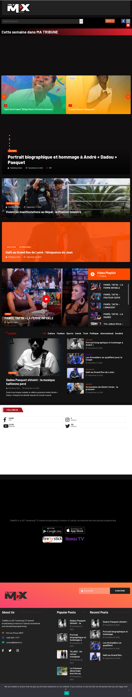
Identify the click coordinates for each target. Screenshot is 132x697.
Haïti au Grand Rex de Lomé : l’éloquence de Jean (39, 252)
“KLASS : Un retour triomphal (76, 654)
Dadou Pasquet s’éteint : (115, 621)
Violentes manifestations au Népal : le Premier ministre (43, 212)
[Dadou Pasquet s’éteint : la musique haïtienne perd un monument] (34, 357)
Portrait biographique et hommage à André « (104, 343)
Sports (89, 355)
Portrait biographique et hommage (115, 632)
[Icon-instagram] (128, 21)
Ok (66, 693)
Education (11, 247)
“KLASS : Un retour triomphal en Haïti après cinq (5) (61, 162)
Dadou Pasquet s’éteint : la (78, 622)
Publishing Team (16, 168)
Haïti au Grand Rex (112, 655)
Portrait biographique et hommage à (78, 637)
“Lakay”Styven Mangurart (82, 109)
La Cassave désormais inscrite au (76, 671)
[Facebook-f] (123, 21)
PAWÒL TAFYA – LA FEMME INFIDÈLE (29, 318)
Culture (12, 156)
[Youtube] (128, 25)
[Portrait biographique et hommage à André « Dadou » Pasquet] (75, 343)
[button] (110, 21)
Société (89, 384)
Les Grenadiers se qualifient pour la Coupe (104, 358)
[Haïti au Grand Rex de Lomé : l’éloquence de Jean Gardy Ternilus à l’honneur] (75, 373)
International (13, 203)
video (8, 314)
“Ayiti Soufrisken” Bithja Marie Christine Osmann (28, 109)
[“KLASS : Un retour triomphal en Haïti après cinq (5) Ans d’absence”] (62, 654)
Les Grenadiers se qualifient (112, 644)
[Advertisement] (66, 55)
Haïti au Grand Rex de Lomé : (100, 372)
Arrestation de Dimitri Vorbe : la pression (102, 388)
